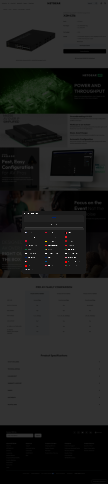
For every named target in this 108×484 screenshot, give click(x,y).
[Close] (82, 213)
